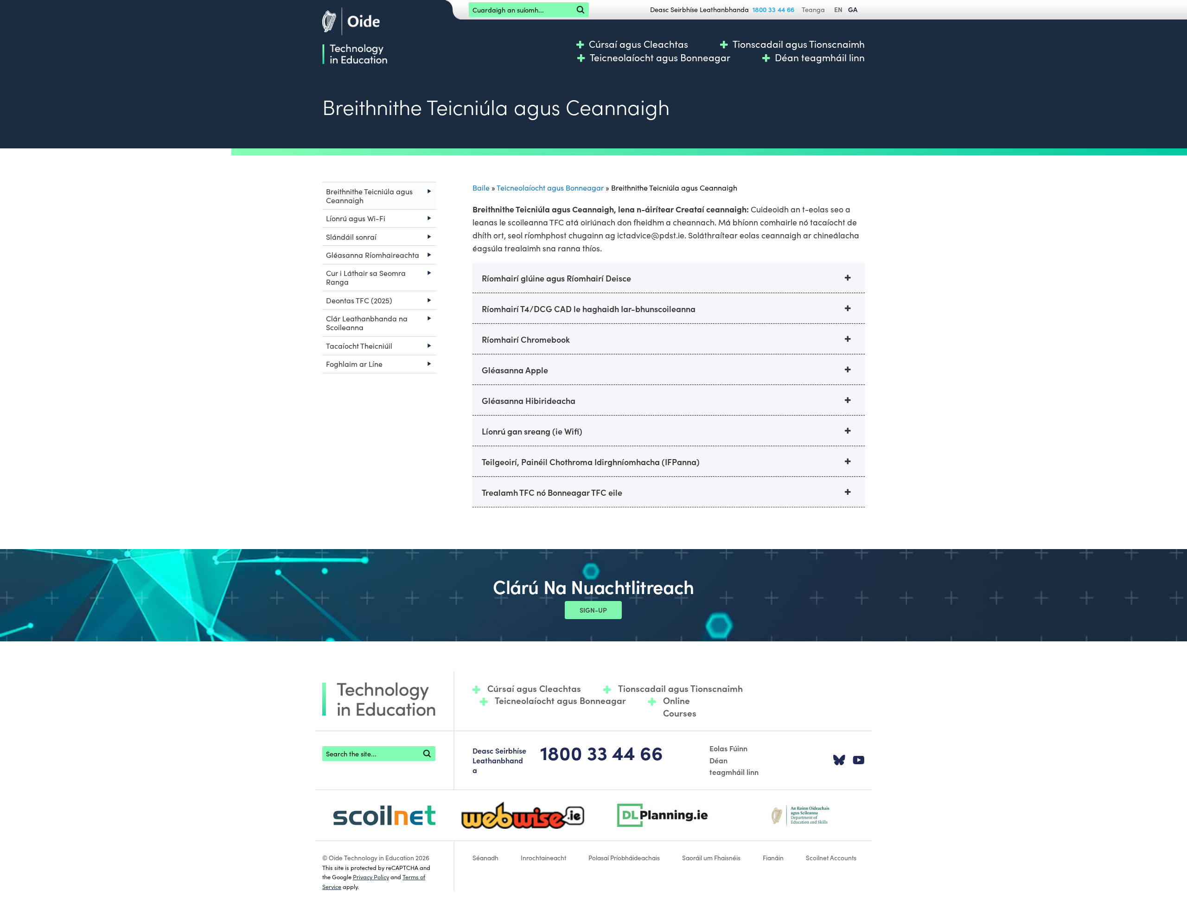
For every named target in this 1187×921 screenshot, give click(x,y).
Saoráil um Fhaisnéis (711, 857)
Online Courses (679, 706)
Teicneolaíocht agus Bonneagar (660, 57)
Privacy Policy (371, 876)
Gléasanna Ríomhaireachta (372, 254)
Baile (481, 187)
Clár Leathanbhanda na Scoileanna (367, 322)
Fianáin (773, 857)
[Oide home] (354, 34)
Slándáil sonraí (351, 236)
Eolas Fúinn (728, 748)
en (838, 9)
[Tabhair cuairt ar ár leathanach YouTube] (859, 761)
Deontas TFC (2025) (359, 300)
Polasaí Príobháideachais (624, 857)
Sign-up (593, 609)
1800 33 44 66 (773, 9)
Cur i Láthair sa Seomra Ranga (366, 277)
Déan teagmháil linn (820, 57)
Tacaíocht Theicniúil (359, 345)
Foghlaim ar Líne (354, 363)
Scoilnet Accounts (831, 857)
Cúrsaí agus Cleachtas (638, 44)
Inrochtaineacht (543, 857)
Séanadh (485, 857)
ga (852, 9)
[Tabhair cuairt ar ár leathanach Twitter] (839, 761)
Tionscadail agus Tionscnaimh (799, 44)
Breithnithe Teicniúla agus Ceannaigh (369, 195)
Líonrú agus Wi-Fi (355, 218)
